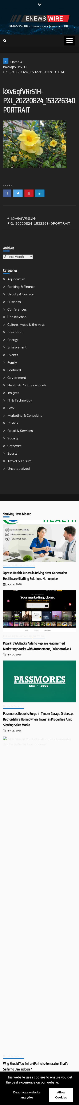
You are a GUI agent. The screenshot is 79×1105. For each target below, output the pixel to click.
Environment (17, 347)
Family (12, 362)
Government (16, 377)
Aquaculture (16, 279)
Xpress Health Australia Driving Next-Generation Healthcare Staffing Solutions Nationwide (35, 576)
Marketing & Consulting (24, 415)
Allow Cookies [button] (61, 1095)
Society (13, 438)
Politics (12, 423)
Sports (12, 453)
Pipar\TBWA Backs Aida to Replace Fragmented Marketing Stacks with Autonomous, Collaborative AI (37, 646)
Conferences (17, 309)
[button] (60, 1082)
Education (14, 332)
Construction (17, 317)
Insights (13, 393)
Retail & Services (20, 430)
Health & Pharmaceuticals (26, 385)
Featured (14, 370)
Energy (12, 340)
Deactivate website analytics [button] (26, 1095)
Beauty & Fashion (20, 294)
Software (14, 446)
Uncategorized (18, 468)
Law (10, 408)
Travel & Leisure (19, 461)
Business (14, 302)
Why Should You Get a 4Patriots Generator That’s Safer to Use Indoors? (35, 1066)
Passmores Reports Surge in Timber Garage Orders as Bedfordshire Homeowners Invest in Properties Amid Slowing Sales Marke (38, 719)
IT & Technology (19, 400)
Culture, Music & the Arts (26, 324)
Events (12, 355)
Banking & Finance (21, 286)
